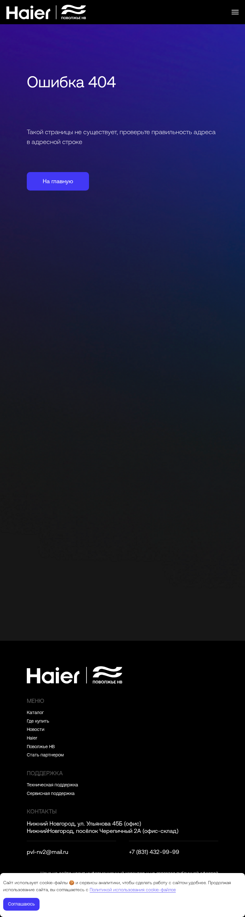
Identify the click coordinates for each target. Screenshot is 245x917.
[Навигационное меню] (235, 12)
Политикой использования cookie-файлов (133, 889)
